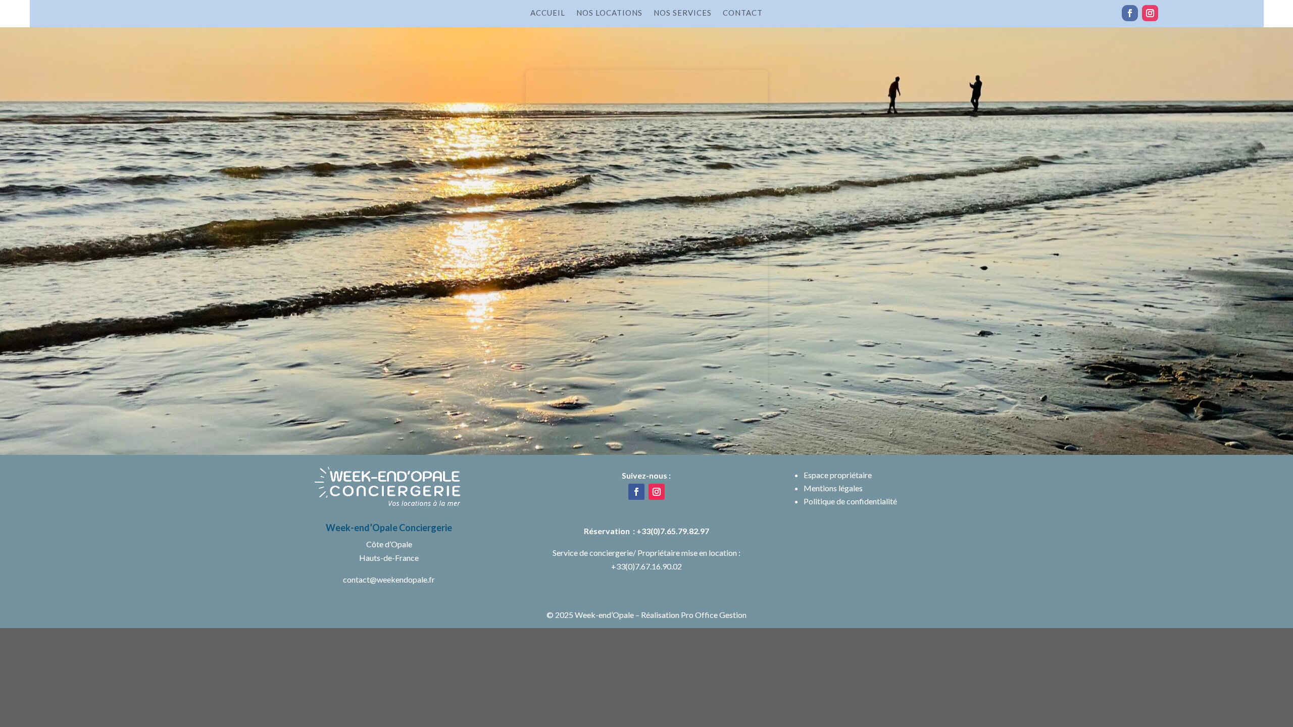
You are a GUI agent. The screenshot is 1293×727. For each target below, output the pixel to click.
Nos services (683, 13)
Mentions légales (833, 488)
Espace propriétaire (838, 475)
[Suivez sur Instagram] (1150, 13)
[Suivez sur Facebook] (1130, 13)
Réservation (608, 531)
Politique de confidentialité (850, 501)
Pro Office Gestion (714, 614)
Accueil (547, 13)
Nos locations (609, 13)
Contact (743, 13)
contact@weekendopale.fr (389, 579)
